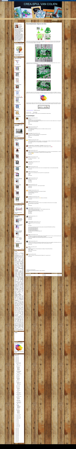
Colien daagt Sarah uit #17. (18, 400)
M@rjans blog (18, 90)
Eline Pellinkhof (20, 279)
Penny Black (16, 308)
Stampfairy (22, 318)
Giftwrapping (16, 283)
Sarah (29, 241)
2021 (16, 428)
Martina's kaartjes (18, 184)
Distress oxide (18, 276)
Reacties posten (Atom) (46, 277)
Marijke (29, 166)
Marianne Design (48, 113)
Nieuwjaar (22, 304)
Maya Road (19, 300)
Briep (15, 263)
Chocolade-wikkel (17, 267)
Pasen (20, 307)
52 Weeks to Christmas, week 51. (18, 379)
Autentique (16, 257)
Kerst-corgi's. (18, 385)
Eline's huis (17, 280)
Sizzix (15, 317)
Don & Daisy (16, 277)
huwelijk (22, 288)
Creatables (36, 113)
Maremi (18, 299)
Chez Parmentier (18, 116)
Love (17, 298)
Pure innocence (19, 311)
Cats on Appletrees (17, 266)
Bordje (20, 262)
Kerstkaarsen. (18, 375)
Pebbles (22, 307)
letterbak (17, 297)
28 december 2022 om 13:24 (33, 184)
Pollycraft (16, 310)
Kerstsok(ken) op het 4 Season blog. (18, 403)
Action (22, 253)
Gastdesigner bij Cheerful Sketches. (20, 220)
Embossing (16, 281)
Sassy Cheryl (16, 313)
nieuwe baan (18, 304)
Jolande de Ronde (17, 290)
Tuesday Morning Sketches (48, 248)
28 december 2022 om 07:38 (36, 133)
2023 (16, 360)
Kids (19, 293)
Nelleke (29, 234)
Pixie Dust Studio (17, 309)
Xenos (22, 327)
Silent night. (18, 380)
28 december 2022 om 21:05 (34, 234)
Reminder (20, 243)
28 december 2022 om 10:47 (36, 161)
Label (18, 296)
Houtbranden (19, 288)
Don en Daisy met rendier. (18, 374)
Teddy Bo (22, 321)
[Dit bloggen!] (34, 112)
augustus (17, 418)
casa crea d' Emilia (18, 84)
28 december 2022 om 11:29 (34, 166)
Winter (16, 327)
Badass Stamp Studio (20, 258)
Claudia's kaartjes (30, 221)
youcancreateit (17, 328)
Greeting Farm (17, 284)
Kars (19, 292)
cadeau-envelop (17, 264)
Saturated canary (21, 313)
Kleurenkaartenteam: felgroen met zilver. (18, 372)
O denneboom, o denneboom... (18, 393)
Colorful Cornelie (18, 104)
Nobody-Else (17, 305)
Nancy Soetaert (30, 133)
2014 (16, 436)
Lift (19, 297)
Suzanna (17, 154)
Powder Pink (21, 310)
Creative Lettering (20, 273)
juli (16, 419)
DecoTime (19, 274)
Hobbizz (18, 287)
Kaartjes (17, 160)
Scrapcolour (17, 60)
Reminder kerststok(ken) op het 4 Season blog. (18, 383)
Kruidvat (16, 296)
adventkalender (16, 254)
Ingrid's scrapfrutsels (19, 178)
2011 (16, 440)
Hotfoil (17, 288)
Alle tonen (22, 202)
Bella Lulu (21, 260)
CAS (22, 265)
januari (17, 426)
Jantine (29, 171)
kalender (22, 291)
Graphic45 (21, 283)
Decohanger (16, 274)
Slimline (19, 317)
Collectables (33, 113)
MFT (19, 301)
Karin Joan (39, 113)
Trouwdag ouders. (18, 396)
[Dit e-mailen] (33, 112)
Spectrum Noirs (19, 318)
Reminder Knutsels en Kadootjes (20, 238)
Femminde (29, 190)
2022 (16, 361)
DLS (22, 276)
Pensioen (20, 308)
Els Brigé (21, 280)
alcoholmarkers (17, 255)
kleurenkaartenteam (43, 113)
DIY (21, 276)
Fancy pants (21, 281)
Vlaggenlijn (16, 325)
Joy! (22, 290)
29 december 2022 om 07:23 (33, 241)
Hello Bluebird (20, 286)
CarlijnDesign (16, 265)
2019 (16, 430)
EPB (18, 281)
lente (15, 297)
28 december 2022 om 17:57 (37, 221)
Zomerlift (16, 329)
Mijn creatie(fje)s (18, 166)
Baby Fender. (18, 386)
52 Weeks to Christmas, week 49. (18, 398)
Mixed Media (21, 302)
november (17, 414)
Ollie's (21, 305)
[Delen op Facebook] (35, 112)
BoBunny (22, 261)
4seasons (16, 252)
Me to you (22, 300)
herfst (16, 287)
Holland (21, 287)
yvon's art (21, 328)
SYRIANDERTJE (18, 72)
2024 (16, 359)
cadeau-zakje (21, 264)
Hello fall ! (20, 225)
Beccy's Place (21, 259)
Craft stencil (21, 270)
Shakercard (16, 315)
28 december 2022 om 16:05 (35, 196)
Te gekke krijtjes (18, 321)
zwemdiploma (21, 329)
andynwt (39, 447)
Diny (29, 184)
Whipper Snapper (21, 326)
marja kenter (30, 196)
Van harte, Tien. (18, 365)
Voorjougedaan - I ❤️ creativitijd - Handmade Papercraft (19, 97)
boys (30, 113)
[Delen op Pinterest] (36, 112)
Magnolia (20, 298)
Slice (17, 317)
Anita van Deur (30, 161)
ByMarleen (21, 263)
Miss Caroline (21, 301)
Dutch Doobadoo (20, 278)
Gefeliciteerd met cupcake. (18, 395)
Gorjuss (19, 283)
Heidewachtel (16, 286)
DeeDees (22, 274)
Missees (16, 302)
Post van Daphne (18, 66)
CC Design (21, 266)
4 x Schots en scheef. (18, 391)
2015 (16, 435)
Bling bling (16, 261)
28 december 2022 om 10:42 (34, 150)
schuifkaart (22, 314)
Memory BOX (16, 301)
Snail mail (22, 317)
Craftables (16, 271)
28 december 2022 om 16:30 (34, 201)
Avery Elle (21, 257)
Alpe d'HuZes (21, 255)
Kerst (16, 293)
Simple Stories (20, 316)
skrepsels (17, 110)
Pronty (15, 311)
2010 (16, 441)
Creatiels (29, 201)
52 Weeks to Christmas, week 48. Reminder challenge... (18, 412)
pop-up (19, 310)
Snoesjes (16, 318)
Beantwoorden (30, 124)
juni (17, 420)
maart (17, 424)
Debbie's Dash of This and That (32, 250)
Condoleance (16, 269)
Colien (21, 24)
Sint (22, 316)
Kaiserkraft (19, 291)
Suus (15, 321)
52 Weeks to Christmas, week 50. (18, 389)
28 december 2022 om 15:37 (35, 190)
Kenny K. (22, 292)
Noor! (20, 305)
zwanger (18, 329)
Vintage (22, 324)
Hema (22, 286)
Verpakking (19, 324)
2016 (16, 434)
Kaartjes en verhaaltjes (19, 224)
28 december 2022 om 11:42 (34, 171)
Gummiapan (21, 284)
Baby (15, 258)
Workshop (19, 327)
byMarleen (17, 78)
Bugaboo (18, 263)
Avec (29, 113)
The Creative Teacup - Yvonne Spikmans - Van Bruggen (35, 145)
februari (17, 425)
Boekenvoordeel (17, 262)
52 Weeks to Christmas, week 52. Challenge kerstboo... (18, 368)
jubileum (16, 291)
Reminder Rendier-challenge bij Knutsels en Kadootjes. (18, 406)
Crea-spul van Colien (19, 218)
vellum (15, 324)
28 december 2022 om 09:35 (47, 145)
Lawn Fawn (21, 296)
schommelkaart (17, 314)
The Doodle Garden (20, 322)
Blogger (48, 447)
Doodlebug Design (21, 277)
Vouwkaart (19, 325)
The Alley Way (16, 322)
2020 (16, 429)
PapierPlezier (16, 307)
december (17, 362)
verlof (17, 324)
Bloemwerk (19, 261)
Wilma (29, 150)
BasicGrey (16, 259)
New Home (20, 303)
